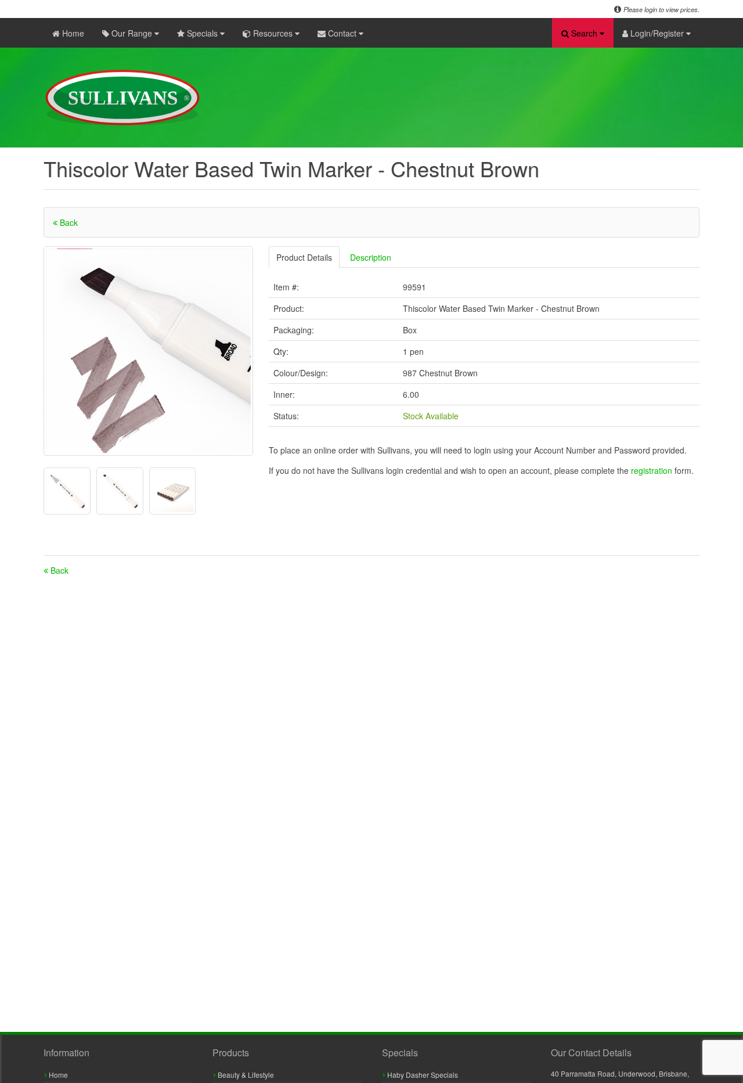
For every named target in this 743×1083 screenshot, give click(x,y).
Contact (342, 33)
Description (370, 257)
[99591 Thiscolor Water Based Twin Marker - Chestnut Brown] (148, 351)
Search (584, 33)
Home (72, 33)
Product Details (304, 257)
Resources (273, 33)
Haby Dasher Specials (421, 1075)
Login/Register (657, 33)
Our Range (131, 33)
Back (67, 222)
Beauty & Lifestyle (245, 1075)
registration (653, 470)
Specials (202, 33)
